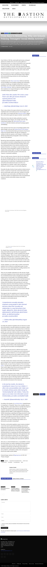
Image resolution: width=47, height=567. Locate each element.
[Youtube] (45, 1)
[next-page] (3, 494)
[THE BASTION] (23, 15)
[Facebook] (33, 1)
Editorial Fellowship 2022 (25, 2)
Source (10, 247)
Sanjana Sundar (5, 46)
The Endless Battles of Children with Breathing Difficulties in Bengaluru (15, 489)
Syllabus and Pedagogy (14, 33)
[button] (44, 5)
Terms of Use (31, 563)
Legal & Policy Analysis (25, 486)
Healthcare (5, 8)
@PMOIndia (15, 312)
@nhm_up (5, 314)
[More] (22, 56)
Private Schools (4, 462)
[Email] (16, 56)
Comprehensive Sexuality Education (15, 460)
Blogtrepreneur (17, 455)
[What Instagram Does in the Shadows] (5, 484)
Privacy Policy (25, 563)
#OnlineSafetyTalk (8, 392)
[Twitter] (43, 1)
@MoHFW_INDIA (12, 310)
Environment (15, 5)
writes (2, 365)
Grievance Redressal (39, 563)
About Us (12, 2)
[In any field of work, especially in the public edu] (42, 228)
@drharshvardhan (14, 314)
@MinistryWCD (7, 312)
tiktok (22, 462)
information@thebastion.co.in (6, 550)
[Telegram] (19, 56)
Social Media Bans (17, 462)
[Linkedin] (37, 1)
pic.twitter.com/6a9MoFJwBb (19, 396)
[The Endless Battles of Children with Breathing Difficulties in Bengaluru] (15, 484)
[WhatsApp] (7, 56)
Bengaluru (6, 460)
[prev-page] (1, 494)
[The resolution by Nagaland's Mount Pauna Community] (35, 218)
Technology (32, 5)
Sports (24, 5)
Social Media (10, 462)
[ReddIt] (13, 56)
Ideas (13, 8)
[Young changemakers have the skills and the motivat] (35, 337)
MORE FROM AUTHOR (18, 478)
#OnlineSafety (6, 396)
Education (5, 5)
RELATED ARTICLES (6, 478)
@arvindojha (6, 100)
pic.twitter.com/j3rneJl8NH (10, 316)
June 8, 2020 (23, 106)
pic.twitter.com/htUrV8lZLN (10, 102)
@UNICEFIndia (22, 310)
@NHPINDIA (23, 312)
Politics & (2, 33)
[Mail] (39, 1)
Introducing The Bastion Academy (37, 2)
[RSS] (41, 1)
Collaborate (17, 2)
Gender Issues (25, 460)
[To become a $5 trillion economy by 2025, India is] (42, 338)
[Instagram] (35, 1)
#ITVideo (13, 100)
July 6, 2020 (23, 399)
